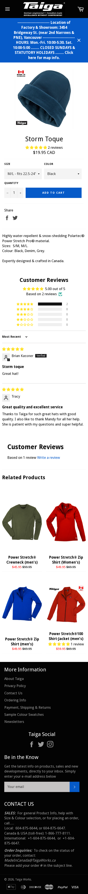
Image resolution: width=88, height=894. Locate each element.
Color (48, 164)
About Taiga (14, 679)
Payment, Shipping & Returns (27, 707)
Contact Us (13, 693)
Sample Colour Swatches (24, 714)
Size (7, 164)
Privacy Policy (15, 686)
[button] (36, 147)
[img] (13, 349)
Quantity (11, 183)
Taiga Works (23, 879)
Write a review (48, 457)
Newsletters (14, 721)
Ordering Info (15, 700)
